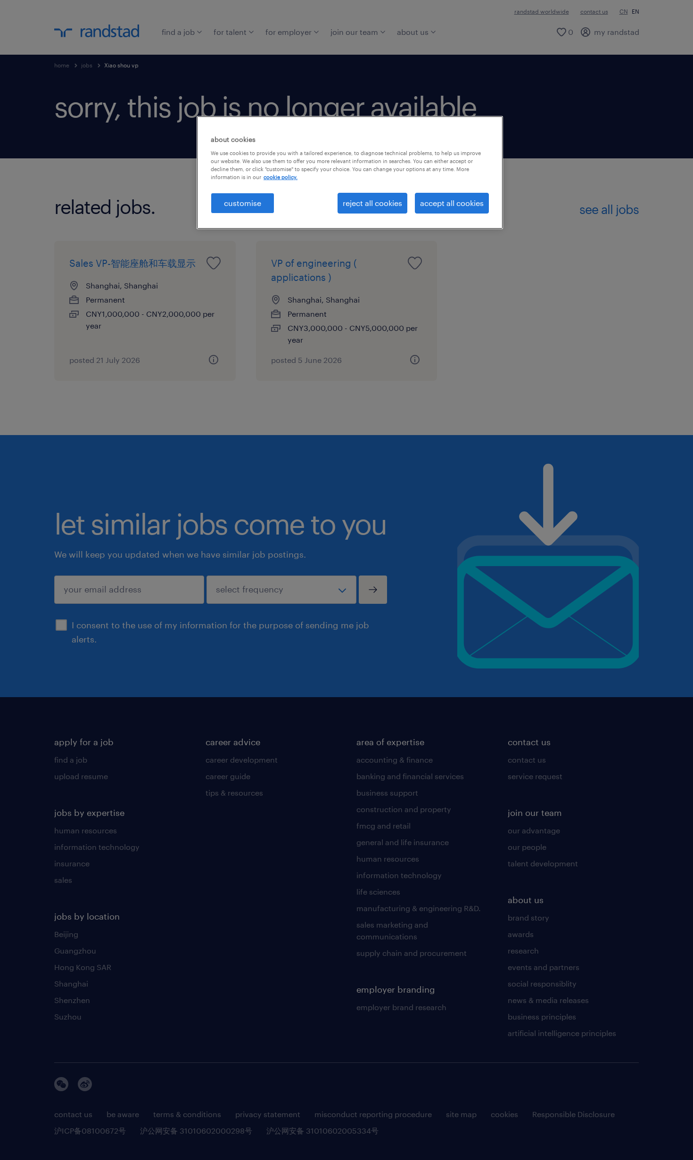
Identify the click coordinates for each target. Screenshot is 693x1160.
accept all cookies (452, 202)
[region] (350, 172)
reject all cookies (372, 202)
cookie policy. (280, 177)
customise (242, 202)
